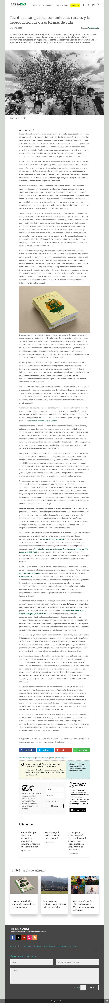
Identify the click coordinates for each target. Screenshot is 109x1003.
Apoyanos (75, 5)
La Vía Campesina (42, 758)
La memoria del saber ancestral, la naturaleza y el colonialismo (23, 904)
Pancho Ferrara (25, 576)
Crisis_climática (49, 946)
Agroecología (93, 28)
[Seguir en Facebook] (12, 937)
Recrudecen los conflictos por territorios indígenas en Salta (54, 904)
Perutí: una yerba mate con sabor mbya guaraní (52, 835)
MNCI (66, 758)
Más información (78, 810)
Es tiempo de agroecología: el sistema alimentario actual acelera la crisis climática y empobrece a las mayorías (77, 841)
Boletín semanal (62, 5)
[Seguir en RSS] (34, 937)
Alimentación (37, 946)
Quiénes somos (38, 5)
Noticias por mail (53, 801)
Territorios (73, 946)
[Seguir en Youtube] (23, 937)
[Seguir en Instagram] (29, 937)
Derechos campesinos (27, 758)
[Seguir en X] (18, 937)
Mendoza (59, 758)
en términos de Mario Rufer (54, 539)
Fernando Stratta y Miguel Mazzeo (43, 421)
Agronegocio (26, 946)
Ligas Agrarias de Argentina (30, 573)
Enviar (93, 987)
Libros (52, 758)
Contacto (49, 5)
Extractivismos (62, 946)
